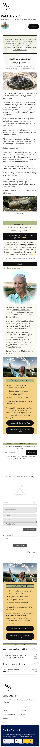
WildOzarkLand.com (20, 50)
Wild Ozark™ (10, 16)
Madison (17, 66)
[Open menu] (20, 31)
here (24, 458)
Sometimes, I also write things (18, 310)
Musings (15, 69)
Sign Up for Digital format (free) (20, 423)
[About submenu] (7, 718)
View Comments (20, 545)
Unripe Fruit (9, 477)
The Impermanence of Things (25, 477)
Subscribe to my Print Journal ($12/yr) (20, 431)
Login (35, 502)
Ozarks (25, 69)
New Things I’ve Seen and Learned (11, 671)
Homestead (8, 69)
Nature (20, 69)
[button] (20, 236)
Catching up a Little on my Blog (15, 649)
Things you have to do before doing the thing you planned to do (17, 656)
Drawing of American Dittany (14, 664)
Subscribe (20, 264)
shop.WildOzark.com (22, 328)
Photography (31, 69)
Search (14, 23)
